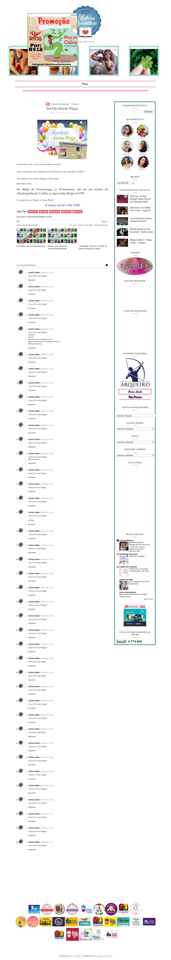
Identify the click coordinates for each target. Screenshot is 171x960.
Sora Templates (74, 956)
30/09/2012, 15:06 (46, 559)
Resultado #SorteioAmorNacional (31, 246)
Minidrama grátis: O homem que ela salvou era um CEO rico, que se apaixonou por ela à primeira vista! (139, 546)
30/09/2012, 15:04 (46, 301)
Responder (32, 280)
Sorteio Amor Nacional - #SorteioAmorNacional (58, 247)
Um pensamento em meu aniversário (139, 582)
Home (85, 84)
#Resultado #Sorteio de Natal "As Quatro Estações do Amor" (93, 247)
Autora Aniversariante (36, 217)
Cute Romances (126, 540)
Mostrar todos (148, 599)
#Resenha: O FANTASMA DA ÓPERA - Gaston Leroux (133, 595)
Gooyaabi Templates (104, 956)
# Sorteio (74, 104)
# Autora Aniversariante (60, 104)
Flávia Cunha (34, 272)
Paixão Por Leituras (128, 567)
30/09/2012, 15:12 (46, 814)
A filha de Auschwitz (137, 556)
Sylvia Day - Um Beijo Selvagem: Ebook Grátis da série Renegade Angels (140, 199)
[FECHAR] (74, 15)
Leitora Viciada (126, 579)
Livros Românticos (127, 592)
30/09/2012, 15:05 (46, 329)
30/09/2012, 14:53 (46, 272)
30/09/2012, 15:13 (46, 842)
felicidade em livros (128, 554)
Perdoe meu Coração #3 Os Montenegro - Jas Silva (139, 570)
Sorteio (49, 217)
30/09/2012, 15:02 (46, 287)
